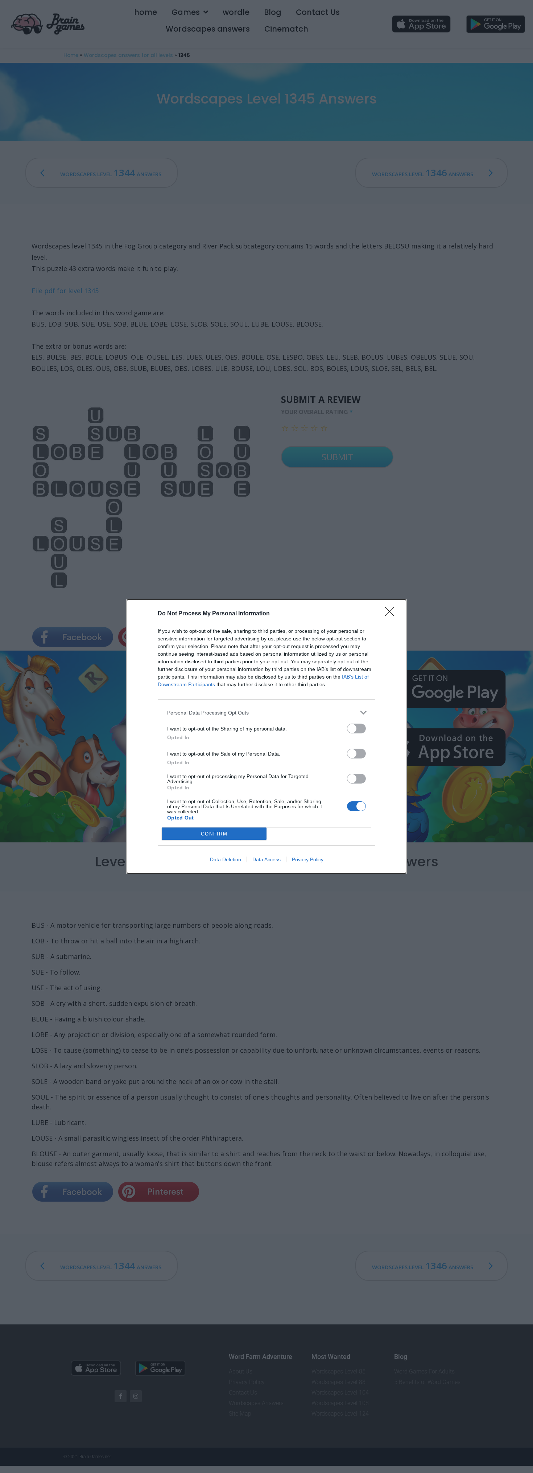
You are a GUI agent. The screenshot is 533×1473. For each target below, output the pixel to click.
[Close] (392, 614)
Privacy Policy (307, 859)
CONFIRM (214, 834)
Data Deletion (225, 859)
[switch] (356, 728)
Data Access (266, 859)
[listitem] (266, 712)
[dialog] (266, 736)
